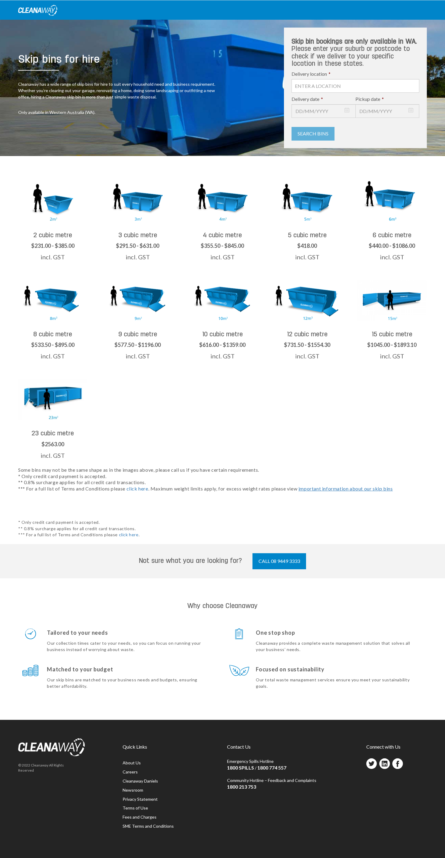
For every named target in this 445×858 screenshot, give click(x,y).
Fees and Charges (140, 817)
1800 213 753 (241, 787)
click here (137, 488)
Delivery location (311, 74)
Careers (130, 771)
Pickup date (369, 99)
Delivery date (307, 99)
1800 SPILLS (240, 767)
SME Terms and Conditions (148, 826)
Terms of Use (135, 807)
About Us (132, 762)
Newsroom (133, 790)
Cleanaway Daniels (140, 780)
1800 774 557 (271, 767)
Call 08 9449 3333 (279, 561)
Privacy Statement (140, 799)
